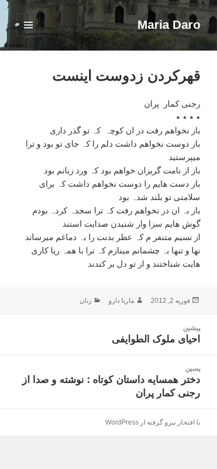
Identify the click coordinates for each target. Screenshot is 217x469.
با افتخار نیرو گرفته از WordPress (152, 422)
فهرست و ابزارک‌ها (28, 36)
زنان (86, 301)
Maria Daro (168, 25)
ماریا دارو (121, 301)
